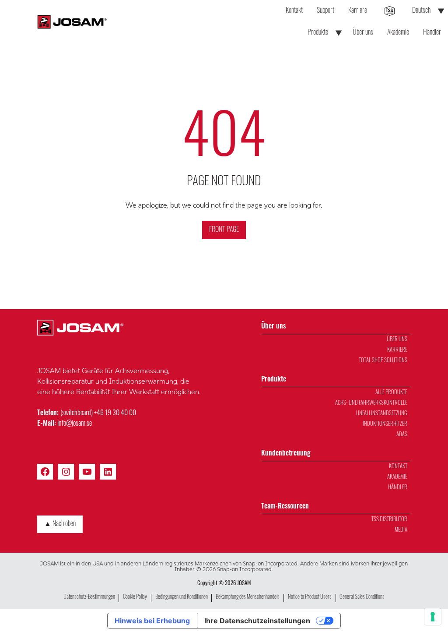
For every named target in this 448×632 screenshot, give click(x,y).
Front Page (224, 229)
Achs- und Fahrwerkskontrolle (371, 403)
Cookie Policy (135, 597)
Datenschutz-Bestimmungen (89, 597)
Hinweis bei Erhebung (152, 620)
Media (401, 530)
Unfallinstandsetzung (381, 414)
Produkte (318, 32)
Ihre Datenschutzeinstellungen (257, 620)
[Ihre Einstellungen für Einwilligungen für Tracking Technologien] (432, 616)
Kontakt (294, 10)
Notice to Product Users (310, 597)
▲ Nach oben (60, 524)
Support (325, 10)
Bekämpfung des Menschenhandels (248, 597)
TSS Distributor (389, 520)
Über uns (363, 32)
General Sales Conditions (362, 597)
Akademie (398, 32)
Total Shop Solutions (383, 361)
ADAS (401, 435)
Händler (432, 32)
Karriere (357, 10)
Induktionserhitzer (385, 424)
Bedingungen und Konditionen (181, 597)
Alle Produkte (391, 392)
